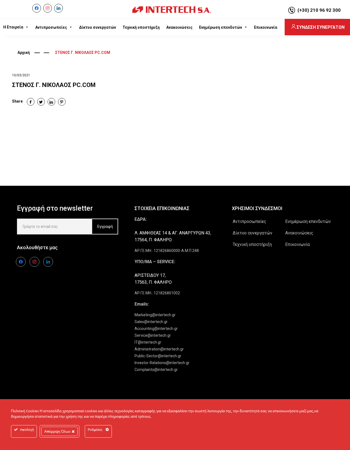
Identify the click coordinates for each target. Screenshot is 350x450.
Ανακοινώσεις (299, 233)
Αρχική (24, 52)
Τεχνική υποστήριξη (252, 244)
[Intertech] (171, 9)
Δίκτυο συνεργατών (252, 233)
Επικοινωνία (297, 244)
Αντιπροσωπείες (249, 221)
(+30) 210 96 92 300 (319, 10)
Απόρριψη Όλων (58, 431)
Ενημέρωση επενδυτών (308, 221)
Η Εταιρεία (13, 27)
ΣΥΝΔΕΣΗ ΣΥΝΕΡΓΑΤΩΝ (321, 27)
